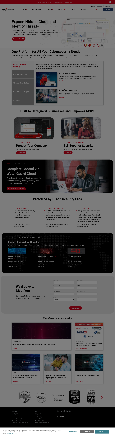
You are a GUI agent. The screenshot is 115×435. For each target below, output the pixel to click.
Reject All (87, 431)
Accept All (102, 431)
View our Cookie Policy (12, 433)
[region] (57, 431)
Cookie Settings (73, 431)
